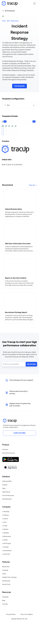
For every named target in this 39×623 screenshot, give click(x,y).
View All (32, 185)
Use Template (19, 86)
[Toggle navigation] (34, 3)
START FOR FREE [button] (19, 433)
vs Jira (4, 522)
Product (4, 485)
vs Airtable (5, 533)
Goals (4, 574)
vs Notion (5, 529)
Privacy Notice (11, 614)
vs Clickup (5, 515)
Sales (4, 488)
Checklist (5, 570)
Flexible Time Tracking (9, 577)
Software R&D (6, 481)
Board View (6, 566)
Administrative (7, 499)
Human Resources (8, 495)
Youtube (5, 604)
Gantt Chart (6, 584)
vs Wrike (5, 540)
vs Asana (5, 518)
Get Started (31, 364)
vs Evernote (6, 554)
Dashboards (6, 581)
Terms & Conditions (26, 614)
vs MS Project (6, 543)
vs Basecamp (6, 536)
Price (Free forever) (8, 453)
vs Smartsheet (7, 550)
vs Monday (5, 511)
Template (5, 597)
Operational (6, 492)
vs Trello (4, 526)
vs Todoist (5, 547)
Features (5, 449)
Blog (3, 600)
